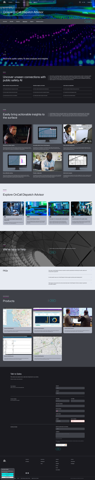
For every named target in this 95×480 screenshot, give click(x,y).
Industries (18, 2)
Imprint (18, 478)
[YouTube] (28, 473)
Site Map (14, 478)
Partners (57, 465)
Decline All (7, 475)
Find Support (72, 463)
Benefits (11, 21)
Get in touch (52, 300)
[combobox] (62, 421)
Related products (39, 21)
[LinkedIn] (26, 473)
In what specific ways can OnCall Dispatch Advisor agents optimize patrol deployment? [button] (65, 277)
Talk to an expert (88, 21)
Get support (52, 252)
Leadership (57, 463)
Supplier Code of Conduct (35, 478)
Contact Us (90, 2)
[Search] (80, 2)
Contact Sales (73, 461)
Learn (24, 2)
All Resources (42, 461)
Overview (5, 21)
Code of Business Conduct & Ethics (25, 478)
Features (18, 21)
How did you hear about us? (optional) (62, 426)
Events (42, 463)
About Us (57, 461)
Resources (25, 21)
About (35, 2)
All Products (27, 461)
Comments (59, 435)
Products (10, 2)
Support (30, 2)
